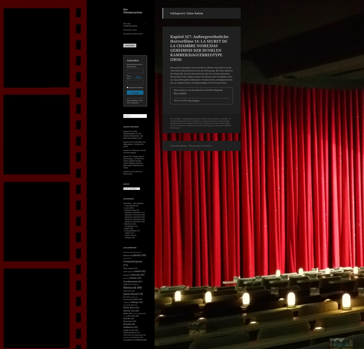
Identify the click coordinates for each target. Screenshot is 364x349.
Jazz (126, 297)
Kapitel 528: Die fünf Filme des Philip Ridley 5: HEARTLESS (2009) (134, 144)
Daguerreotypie (223, 121)
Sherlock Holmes (131, 332)
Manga (137, 302)
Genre (209, 119)
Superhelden (140, 335)
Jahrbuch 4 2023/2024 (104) (135, 219)
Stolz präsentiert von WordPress (200, 146)
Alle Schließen (138, 203)
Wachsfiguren (175, 128)
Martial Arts (131, 310)
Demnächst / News (130, 30)
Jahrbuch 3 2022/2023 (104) (135, 217)
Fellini (126, 278)
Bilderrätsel (127, 258)
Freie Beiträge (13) (132, 206)
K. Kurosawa (180, 126)
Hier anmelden (180, 93)
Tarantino (127, 337)
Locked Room (190, 126)
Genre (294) (129, 208)
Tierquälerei (129, 340)
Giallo (127, 284)
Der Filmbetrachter (132, 11)
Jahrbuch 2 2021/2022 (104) (135, 215)
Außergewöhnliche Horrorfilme (195, 119)
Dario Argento (130, 268)
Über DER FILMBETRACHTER (130, 25)
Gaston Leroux (215, 123)
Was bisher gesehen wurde (133, 34)
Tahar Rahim (219, 126)
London (127, 302)
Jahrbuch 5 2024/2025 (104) (135, 222)
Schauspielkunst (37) (132, 231)
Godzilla (135, 284)
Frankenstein (132, 281)
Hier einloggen (194, 101)
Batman (128, 255)
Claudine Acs (196, 121)
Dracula (137, 274)
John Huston (133, 297)
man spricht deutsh (130, 305)
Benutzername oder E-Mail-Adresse (135, 65)
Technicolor (137, 337)
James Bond (133, 294)
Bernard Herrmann (185, 121)
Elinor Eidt (198, 123)
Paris (142, 313)
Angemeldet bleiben (135, 88)
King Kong (128, 299)
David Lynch (128, 271)
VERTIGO (227, 126)
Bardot (138, 252)
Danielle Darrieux (176, 123)
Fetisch (135, 278)
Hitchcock (132, 287)
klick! (138, 299)
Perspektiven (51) (131, 226)
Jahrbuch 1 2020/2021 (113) (135, 212)
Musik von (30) (130, 224)
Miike (127, 313)
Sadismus (130, 327)
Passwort (128, 77)
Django (127, 275)
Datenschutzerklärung (178, 146)
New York (135, 313)
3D (171, 121)
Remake (129, 324)
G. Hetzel (205, 123)
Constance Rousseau (209, 121)
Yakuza (141, 339)
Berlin (140, 255)
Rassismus (129, 321)
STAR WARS (128, 335)
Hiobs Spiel (225, 123)
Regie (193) (129, 228)
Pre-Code (133, 316)
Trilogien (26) (130, 237)
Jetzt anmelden (132, 100)
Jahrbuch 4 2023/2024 (220, 119)
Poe (125, 316)
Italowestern (129, 291)
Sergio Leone (130, 330)
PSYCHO (128, 318)
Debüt (140, 271)
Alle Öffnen (127, 203)
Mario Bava (131, 307)
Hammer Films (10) (132, 210)
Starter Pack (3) (130, 235)
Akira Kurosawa (129, 252)
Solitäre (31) (129, 233)
